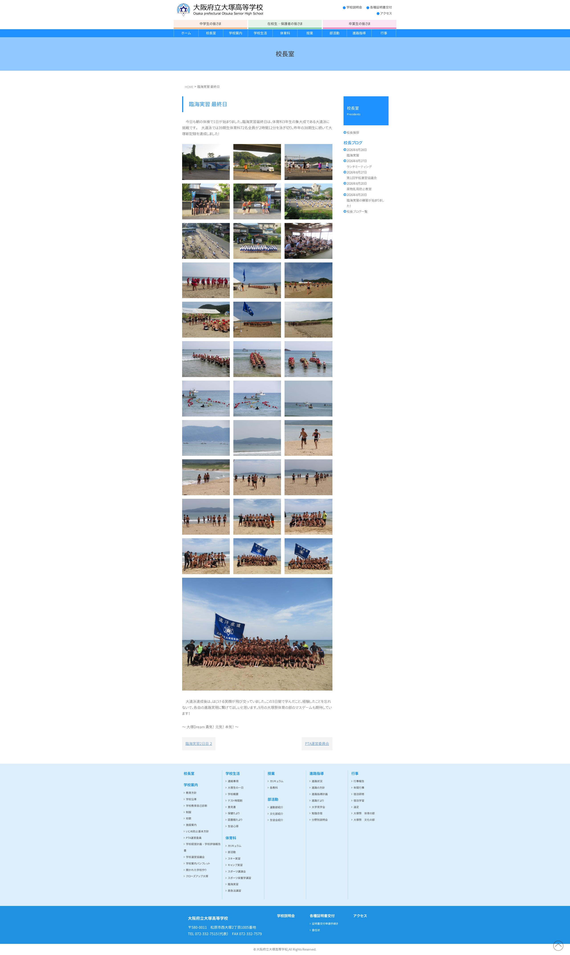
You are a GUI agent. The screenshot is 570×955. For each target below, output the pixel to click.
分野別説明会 (320, 820)
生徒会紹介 (276, 820)
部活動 (335, 33)
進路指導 (359, 33)
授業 (309, 33)
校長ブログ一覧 (357, 211)
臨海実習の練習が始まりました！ (365, 200)
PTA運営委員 (194, 838)
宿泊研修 (359, 794)
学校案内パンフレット (198, 863)
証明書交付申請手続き (325, 924)
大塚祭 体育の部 (364, 813)
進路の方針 (318, 788)
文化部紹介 (276, 814)
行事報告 (359, 781)
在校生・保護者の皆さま (285, 23)
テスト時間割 (235, 800)
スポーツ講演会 (237, 871)
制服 (188, 812)
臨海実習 (357, 152)
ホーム (186, 33)
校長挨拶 (353, 132)
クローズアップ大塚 (197, 876)
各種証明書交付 (381, 7)
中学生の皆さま (210, 23)
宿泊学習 (359, 800)
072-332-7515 (206, 933)
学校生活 (260, 33)
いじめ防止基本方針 (197, 831)
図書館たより (235, 820)
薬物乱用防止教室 (359, 186)
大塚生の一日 (236, 788)
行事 (384, 33)
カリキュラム (234, 846)
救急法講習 (234, 891)
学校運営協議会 (195, 857)
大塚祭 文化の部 (364, 820)
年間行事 (359, 788)
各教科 (274, 788)
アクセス (386, 13)
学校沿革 (191, 799)
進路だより (318, 800)
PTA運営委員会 (317, 743)
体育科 (285, 33)
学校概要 (233, 794)
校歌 (188, 818)
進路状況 (317, 781)
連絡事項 (233, 781)
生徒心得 (233, 826)
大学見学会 (318, 807)
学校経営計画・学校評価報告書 (202, 847)
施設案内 (191, 825)
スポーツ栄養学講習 (239, 878)
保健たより (234, 813)
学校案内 (235, 33)
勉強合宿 (317, 813)
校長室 (211, 33)
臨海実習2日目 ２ (198, 743)
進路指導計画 (320, 794)
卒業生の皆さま (359, 23)
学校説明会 (354, 7)
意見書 (232, 807)
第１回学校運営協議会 (362, 175)
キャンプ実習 (235, 865)
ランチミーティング (359, 164)
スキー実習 (234, 858)
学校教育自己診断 (196, 806)
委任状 (316, 930)
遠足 (356, 807)
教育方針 (191, 793)
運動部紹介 (276, 807)
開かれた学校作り (196, 870)
